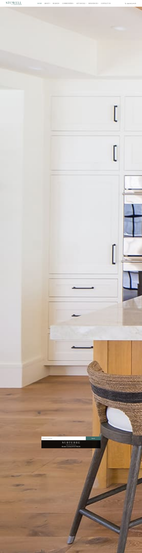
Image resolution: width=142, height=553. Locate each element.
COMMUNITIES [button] (67, 3)
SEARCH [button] (56, 3)
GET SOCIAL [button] (80, 3)
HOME (39, 3)
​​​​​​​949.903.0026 (131, 3)
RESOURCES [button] (93, 3)
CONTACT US (106, 3)
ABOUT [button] (46, 3)
